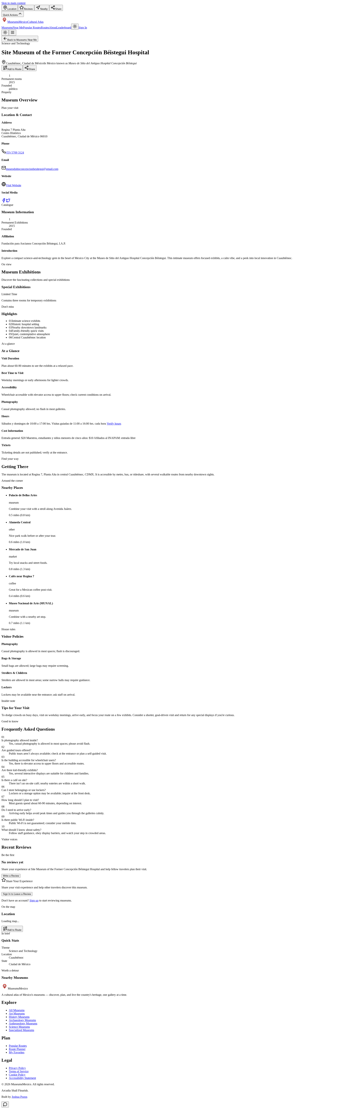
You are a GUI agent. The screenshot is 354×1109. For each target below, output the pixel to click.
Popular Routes (32, 27)
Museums (7, 27)
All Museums (17, 1010)
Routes (45, 27)
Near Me (18, 27)
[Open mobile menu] (12, 33)
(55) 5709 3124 (15, 152)
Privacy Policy (17, 1068)
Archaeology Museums (22, 1020)
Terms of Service (19, 1071)
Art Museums (17, 1013)
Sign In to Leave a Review (17, 894)
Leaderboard (63, 27)
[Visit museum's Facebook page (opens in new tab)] (3, 201)
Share (32, 69)
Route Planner (17, 1049)
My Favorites (16, 1052)
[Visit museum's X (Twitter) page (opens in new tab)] (8, 201)
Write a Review (11, 875)
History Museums (19, 1016)
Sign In (83, 27)
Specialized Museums (21, 1030)
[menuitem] (9, 8)
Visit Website (13, 185)
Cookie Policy (17, 1074)
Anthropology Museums (23, 1023)
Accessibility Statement (22, 1078)
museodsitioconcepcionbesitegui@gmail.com (32, 169)
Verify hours (114, 423)
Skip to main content (13, 3)
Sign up (34, 900)
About (52, 27)
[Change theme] (75, 27)
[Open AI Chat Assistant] (5, 1104)
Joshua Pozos (19, 1096)
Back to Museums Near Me (22, 39)
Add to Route (14, 69)
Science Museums (19, 1026)
